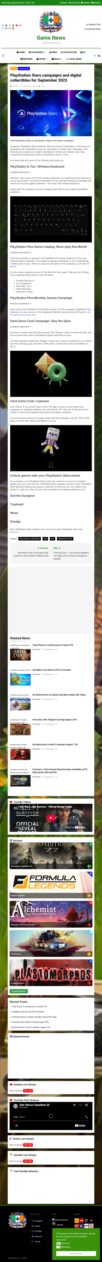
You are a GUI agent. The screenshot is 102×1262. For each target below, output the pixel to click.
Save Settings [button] (76, 1254)
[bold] (2, 28)
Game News (51, 38)
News (13, 68)
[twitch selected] (20, 25)
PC (83, 52)
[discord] (6, 25)
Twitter (37, 1226)
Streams (86, 3)
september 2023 (65, 538)
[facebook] (2, 25)
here (16, 532)
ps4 (45, 538)
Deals (57, 59)
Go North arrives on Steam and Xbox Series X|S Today (59, 695)
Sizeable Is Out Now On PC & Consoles (51, 670)
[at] (6, 28)
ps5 (52, 538)
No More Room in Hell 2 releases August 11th (55, 744)
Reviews (97, 3)
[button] (58, 1243)
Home (22, 52)
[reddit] (9, 28)
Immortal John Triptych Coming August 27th (54, 719)
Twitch (37, 1242)
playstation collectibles (30, 538)
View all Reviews (19, 991)
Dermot (37, 649)
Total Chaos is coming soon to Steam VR (52, 645)
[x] (10, 25)
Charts (64, 3)
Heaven (15, 86)
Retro (42, 59)
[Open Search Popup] (95, 56)
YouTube (38, 1231)
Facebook (38, 1221)
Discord (38, 1236)
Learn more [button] (61, 1240)
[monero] (13, 28)
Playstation (69, 52)
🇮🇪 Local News (74, 59)
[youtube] (17, 25)
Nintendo (27, 59)
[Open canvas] (3, 55)
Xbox (54, 52)
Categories (37, 52)
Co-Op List (75, 3)
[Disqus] (51, 599)
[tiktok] (13, 25)
